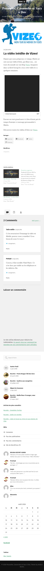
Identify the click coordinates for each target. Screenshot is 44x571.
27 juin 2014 (15, 259)
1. (10, 114)
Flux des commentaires (13, 441)
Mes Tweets (7, 556)
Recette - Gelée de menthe (12, 415)
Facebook (6, 543)
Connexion (9, 432)
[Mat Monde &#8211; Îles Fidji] (11, 173)
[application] (22, 93)
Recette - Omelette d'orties (12, 410)
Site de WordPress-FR (13, 445)
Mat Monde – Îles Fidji (9, 179)
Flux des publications (13, 436)
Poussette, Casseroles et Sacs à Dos (22, 10)
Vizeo (27, 65)
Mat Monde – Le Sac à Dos (11, 197)
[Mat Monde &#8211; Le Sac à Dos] (11, 191)
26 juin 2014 (18, 229)
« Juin (5, 537)
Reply (7, 248)
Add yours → (36, 221)
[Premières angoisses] (29, 177)
